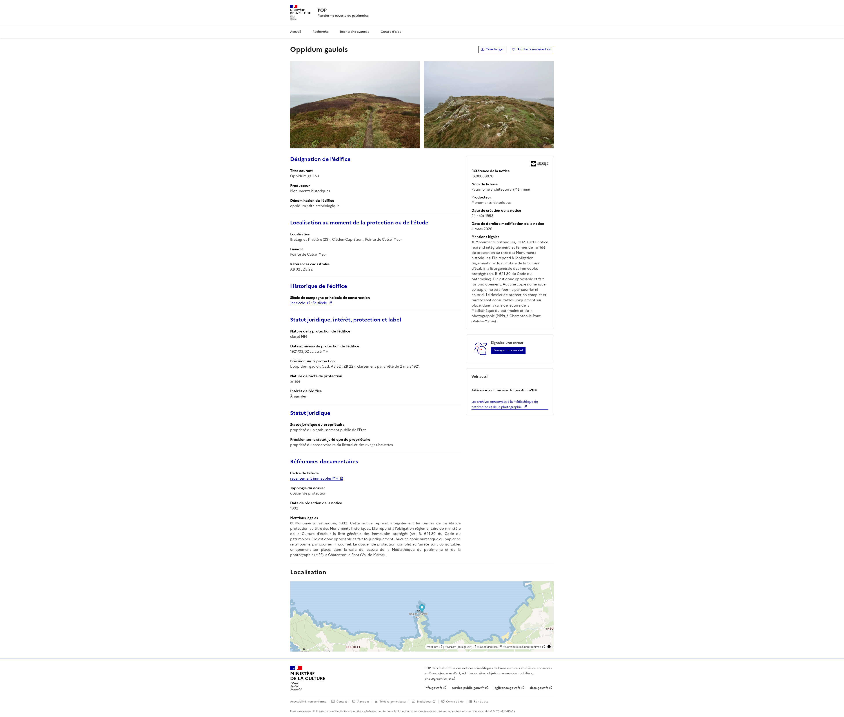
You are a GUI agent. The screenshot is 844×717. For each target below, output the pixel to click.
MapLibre (432, 646)
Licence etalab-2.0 (483, 711)
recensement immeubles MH (314, 478)
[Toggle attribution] (549, 646)
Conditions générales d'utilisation (370, 711)
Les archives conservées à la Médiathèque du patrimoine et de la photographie (504, 404)
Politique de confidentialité (330, 711)
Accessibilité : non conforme (308, 702)
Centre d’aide (455, 702)
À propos (363, 702)
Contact (342, 702)
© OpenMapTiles (487, 646)
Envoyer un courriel (508, 350)
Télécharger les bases (393, 702)
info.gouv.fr (433, 688)
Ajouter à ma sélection (534, 49)
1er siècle (297, 302)
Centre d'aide (391, 31)
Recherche (321, 31)
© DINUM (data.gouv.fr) (458, 646)
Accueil (295, 31)
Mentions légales (300, 711)
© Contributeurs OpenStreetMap (522, 646)
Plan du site (481, 702)
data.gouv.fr (539, 688)
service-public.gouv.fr (468, 688)
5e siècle (320, 302)
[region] (422, 616)
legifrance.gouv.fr (507, 688)
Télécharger (495, 49)
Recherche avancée (354, 31)
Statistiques (424, 702)
